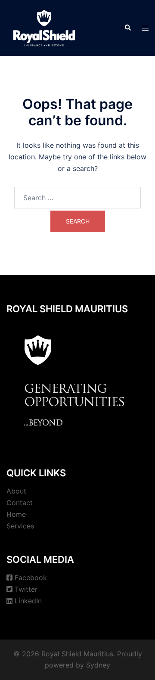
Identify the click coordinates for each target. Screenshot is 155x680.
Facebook (31, 577)
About (16, 491)
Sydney (98, 665)
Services (20, 526)
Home (16, 514)
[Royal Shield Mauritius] (44, 27)
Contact (19, 502)
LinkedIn (28, 600)
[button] (127, 28)
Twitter (26, 589)
